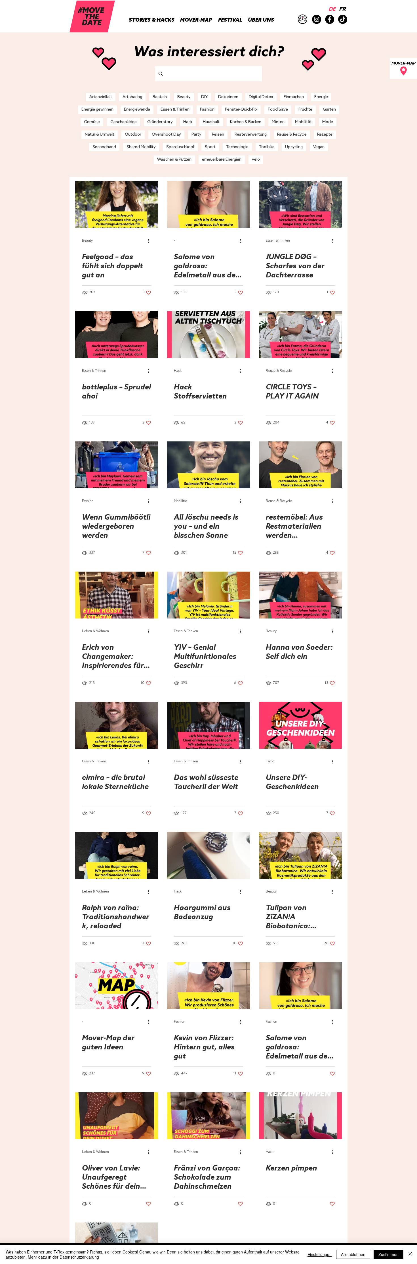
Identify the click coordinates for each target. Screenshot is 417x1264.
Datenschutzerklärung (79, 1257)
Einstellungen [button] (320, 1254)
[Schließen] (410, 1254)
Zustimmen (388, 1254)
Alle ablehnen (353, 1254)
